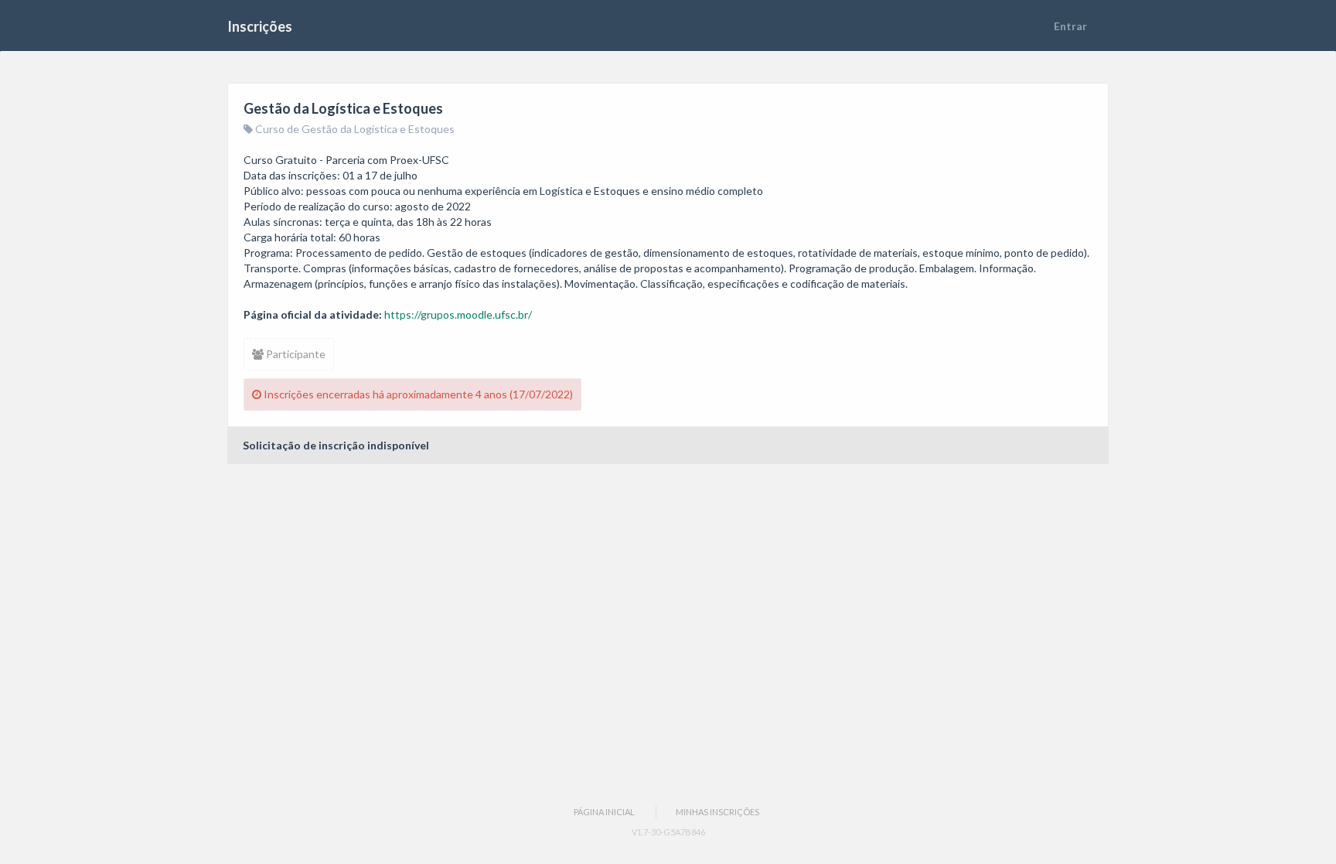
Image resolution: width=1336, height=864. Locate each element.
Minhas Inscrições (717, 812)
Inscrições (259, 26)
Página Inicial (604, 812)
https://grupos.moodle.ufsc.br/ (458, 314)
